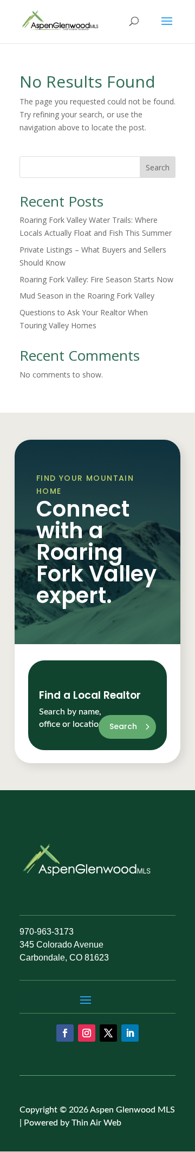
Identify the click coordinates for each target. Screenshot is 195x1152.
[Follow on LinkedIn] (130, 1033)
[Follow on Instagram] (86, 1033)
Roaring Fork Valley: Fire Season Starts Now (96, 279)
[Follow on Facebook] (65, 1033)
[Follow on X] (108, 1033)
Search (158, 167)
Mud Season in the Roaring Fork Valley (87, 295)
